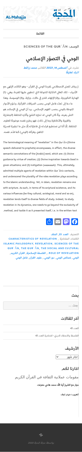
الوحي (76, 257)
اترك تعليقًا (72, 72)
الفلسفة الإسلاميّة (36, 253)
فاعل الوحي (22, 257)
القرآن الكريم (18, 253)
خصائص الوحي (63, 257)
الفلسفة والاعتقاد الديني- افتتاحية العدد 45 (57, 335)
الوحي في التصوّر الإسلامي (52, 59)
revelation (44, 243)
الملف (54, 234)
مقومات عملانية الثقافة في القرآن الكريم (47, 377)
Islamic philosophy (18, 243)
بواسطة (50, 442)
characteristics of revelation (33, 238)
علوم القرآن (35, 257)
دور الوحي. (48, 257)
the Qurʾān (30, 248)
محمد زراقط (30, 67)
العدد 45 (74, 328)
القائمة (40, 33)
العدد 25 (63, 234)
